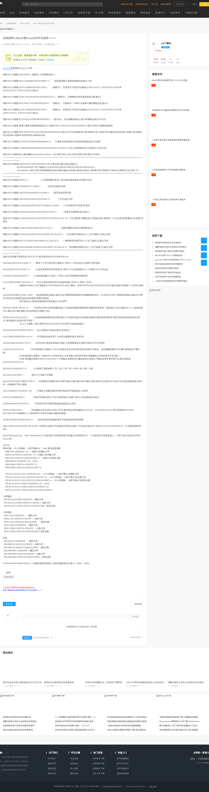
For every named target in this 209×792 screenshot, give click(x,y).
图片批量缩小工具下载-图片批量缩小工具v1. (178, 726)
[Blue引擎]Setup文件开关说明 (44, 23)
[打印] (53, 44)
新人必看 (74, 768)
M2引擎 (99, 13)
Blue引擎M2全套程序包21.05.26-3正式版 (169, 80)
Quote (43, 616)
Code (47, 616)
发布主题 (9, 604)
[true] (99, 4)
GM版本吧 (1, 23)
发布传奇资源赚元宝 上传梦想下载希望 (103, 682)
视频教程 (131, 13)
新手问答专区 (123, 763)
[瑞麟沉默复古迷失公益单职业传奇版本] (187, 668)
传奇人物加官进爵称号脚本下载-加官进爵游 (126, 730)
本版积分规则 (135, 637)
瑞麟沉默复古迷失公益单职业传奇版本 (169, 247)
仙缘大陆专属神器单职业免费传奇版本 (169, 281)
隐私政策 (52, 768)
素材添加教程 (123, 773)
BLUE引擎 (8, 68)
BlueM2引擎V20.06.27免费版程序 (167, 255)
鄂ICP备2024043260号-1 (136, 786)
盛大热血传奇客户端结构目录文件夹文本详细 (24, 682)
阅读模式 (48, 44)
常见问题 (74, 758)
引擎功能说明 (11, 23)
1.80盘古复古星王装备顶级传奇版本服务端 (171, 140)
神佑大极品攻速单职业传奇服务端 (167, 264)
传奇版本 (24, 13)
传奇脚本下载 (98, 768)
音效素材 (145, 13)
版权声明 (52, 763)
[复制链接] (52, 38)
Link (38, 616)
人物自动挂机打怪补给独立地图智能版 (124, 726)
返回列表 (138, 604)
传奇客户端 (84, 13)
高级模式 (135, 616)
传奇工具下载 (98, 773)
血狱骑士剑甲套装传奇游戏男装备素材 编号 (74, 721)
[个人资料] (155, 48)
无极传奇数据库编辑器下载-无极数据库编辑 (178, 717)
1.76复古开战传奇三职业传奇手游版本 (169, 200)
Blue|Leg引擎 (24, 23)
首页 (2, 13)
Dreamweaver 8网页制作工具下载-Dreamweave (179, 721)
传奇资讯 (175, 13)
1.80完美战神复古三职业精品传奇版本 (169, 170)
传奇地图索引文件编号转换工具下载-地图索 (178, 730)
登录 (20, 60)
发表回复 (27, 638)
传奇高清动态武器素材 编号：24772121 (72, 726)
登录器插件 (114, 13)
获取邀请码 (166, 4)
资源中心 (160, 13)
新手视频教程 (123, 758)
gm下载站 (6, 44)
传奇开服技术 (123, 768)
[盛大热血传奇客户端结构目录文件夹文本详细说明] (22, 668)
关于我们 (52, 758)
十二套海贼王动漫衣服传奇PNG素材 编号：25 (75, 717)
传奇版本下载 (98, 758)
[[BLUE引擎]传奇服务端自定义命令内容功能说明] (146, 668)
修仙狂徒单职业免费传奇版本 (165, 268)
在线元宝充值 (127, 4)
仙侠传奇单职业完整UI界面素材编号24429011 (75, 730)
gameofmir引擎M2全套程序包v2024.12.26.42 (171, 260)
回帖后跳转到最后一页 (43, 638)
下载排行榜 (191, 13)
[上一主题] (55, 44)
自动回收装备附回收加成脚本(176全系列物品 (127, 717)
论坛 (12, 13)
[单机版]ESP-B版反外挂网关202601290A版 (170, 110)
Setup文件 (8, 577)
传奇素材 (39, 13)
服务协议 (52, 773)
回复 (8, 596)
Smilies (51, 616)
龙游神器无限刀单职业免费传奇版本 (168, 251)
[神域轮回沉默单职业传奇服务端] (63, 668)
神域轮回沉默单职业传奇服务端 (166, 243)
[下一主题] (58, 44)
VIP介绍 (154, 4)
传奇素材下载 (98, 763)
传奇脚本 (54, 13)
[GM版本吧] (5, 3)
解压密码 (74, 773)
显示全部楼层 (37, 44)
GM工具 (68, 13)
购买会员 (74, 763)
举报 (141, 596)
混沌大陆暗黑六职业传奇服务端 (166, 277)
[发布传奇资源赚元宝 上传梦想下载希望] (104, 668)
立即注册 (50, 60)
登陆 (194, 4)
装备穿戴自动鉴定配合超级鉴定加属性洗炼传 (127, 721)
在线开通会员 (142, 4)
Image (34, 616)
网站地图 (153, 786)
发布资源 (180, 4)
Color (30, 616)
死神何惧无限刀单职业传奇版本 (166, 272)
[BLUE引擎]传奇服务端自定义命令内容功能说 (148, 682)
